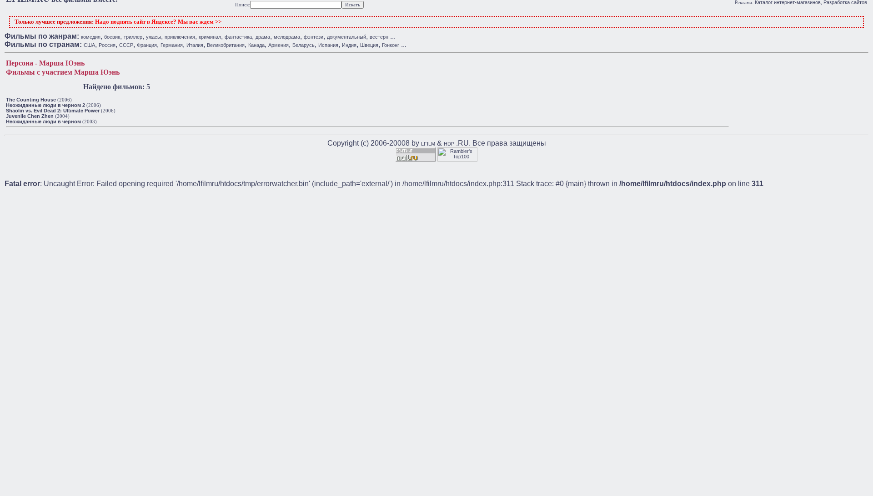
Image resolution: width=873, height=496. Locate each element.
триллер (133, 37)
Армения (278, 45)
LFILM (428, 144)
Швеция (369, 45)
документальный (346, 37)
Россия (107, 45)
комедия (90, 37)
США (89, 45)
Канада (256, 45)
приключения (180, 37)
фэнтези (313, 37)
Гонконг (390, 45)
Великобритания (226, 45)
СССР (126, 45)
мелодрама (287, 37)
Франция (147, 45)
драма (263, 37)
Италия (194, 45)
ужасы (153, 37)
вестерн (379, 37)
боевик (112, 37)
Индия (349, 45)
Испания (328, 45)
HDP (449, 144)
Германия (172, 45)
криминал (210, 37)
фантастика (238, 37)
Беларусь (303, 45)
